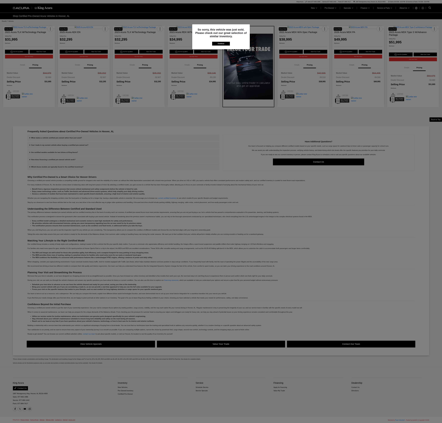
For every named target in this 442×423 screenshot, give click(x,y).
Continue (221, 44)
